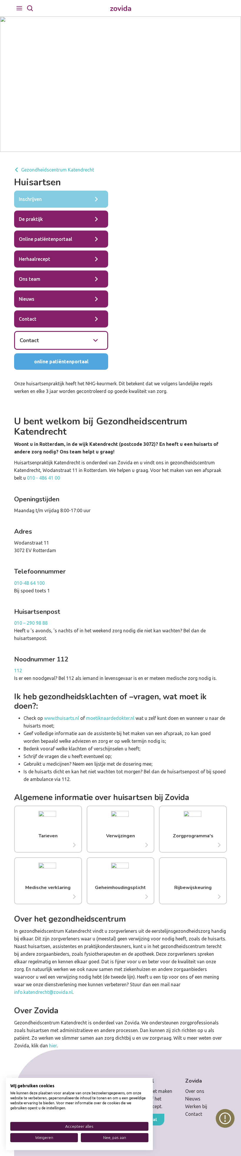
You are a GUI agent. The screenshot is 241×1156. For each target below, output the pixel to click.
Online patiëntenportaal (61, 361)
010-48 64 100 (29, 583)
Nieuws (192, 1098)
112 (18, 670)
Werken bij (196, 1106)
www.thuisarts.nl (61, 718)
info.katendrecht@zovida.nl (43, 992)
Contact (193, 1114)
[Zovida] (120, 8)
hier (53, 1045)
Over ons (194, 1091)
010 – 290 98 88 (31, 623)
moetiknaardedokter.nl (110, 718)
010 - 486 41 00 (43, 477)
